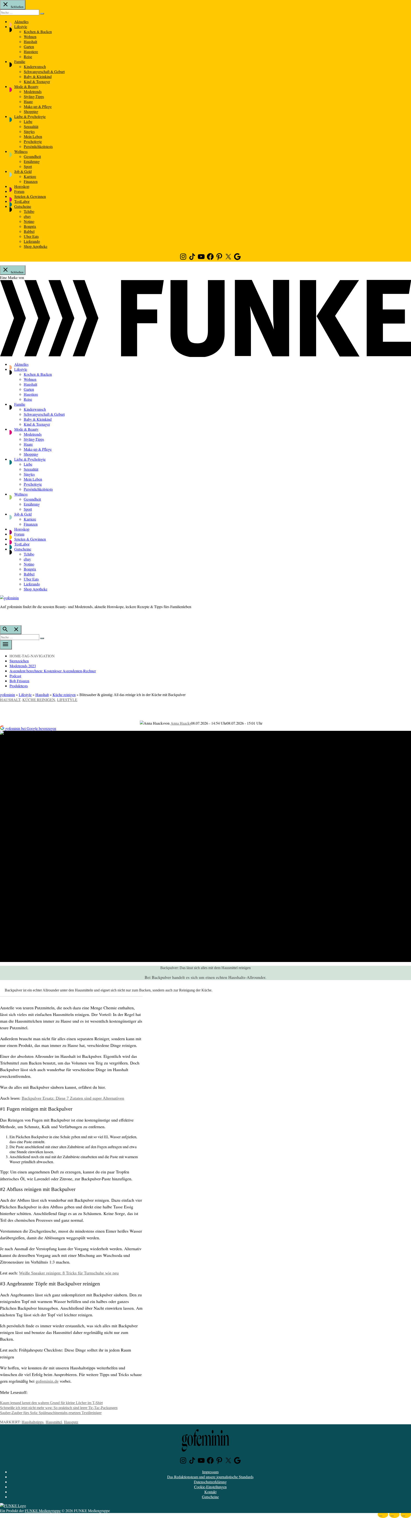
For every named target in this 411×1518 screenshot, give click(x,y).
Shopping (31, 111)
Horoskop (21, 186)
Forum (19, 191)
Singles (29, 131)
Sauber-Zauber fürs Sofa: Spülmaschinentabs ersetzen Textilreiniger (51, 1413)
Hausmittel (54, 1421)
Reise (28, 56)
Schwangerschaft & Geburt (44, 71)
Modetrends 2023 (23, 665)
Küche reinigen (64, 694)
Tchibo (29, 211)
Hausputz (71, 1421)
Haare (28, 101)
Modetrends (33, 91)
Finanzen (31, 181)
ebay (27, 216)
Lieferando (32, 241)
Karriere (30, 176)
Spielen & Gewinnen (30, 196)
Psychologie (33, 141)
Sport (28, 166)
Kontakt (210, 1491)
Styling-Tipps (34, 96)
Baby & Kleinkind (38, 76)
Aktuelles (21, 21)
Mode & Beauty (26, 86)
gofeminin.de (47, 1381)
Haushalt (30, 41)
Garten (29, 46)
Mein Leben (33, 136)
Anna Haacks (181, 723)
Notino (29, 221)
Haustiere (31, 51)
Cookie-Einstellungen (210, 1486)
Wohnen (30, 36)
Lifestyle (20, 26)
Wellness (21, 151)
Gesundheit (32, 156)
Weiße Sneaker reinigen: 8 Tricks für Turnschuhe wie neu (69, 1273)
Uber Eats (31, 236)
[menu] (6, 644)
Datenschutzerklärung (210, 1481)
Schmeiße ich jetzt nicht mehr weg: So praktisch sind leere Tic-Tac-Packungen (58, 1408)
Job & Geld (23, 171)
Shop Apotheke (35, 246)
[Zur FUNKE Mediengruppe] (205, 355)
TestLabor (21, 201)
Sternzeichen (19, 660)
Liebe (28, 121)
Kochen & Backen (38, 31)
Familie (19, 61)
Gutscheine (22, 206)
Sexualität (31, 126)
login (2, 616)
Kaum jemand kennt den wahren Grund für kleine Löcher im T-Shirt (51, 1403)
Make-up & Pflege (38, 106)
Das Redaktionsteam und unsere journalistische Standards (210, 1476)
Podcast (15, 675)
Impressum (210, 1471)
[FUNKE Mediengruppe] (13, 1505)
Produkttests (19, 685)
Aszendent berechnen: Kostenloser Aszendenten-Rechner (53, 670)
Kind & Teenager (37, 81)
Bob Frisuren (19, 680)
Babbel (29, 231)
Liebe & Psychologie (30, 116)
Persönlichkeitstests (38, 146)
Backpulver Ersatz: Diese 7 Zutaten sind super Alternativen (73, 1098)
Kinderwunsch (35, 66)
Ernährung (32, 161)
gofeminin (7, 694)
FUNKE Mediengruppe (43, 1510)
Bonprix (30, 226)
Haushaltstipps (33, 1421)
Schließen (17, 7)
